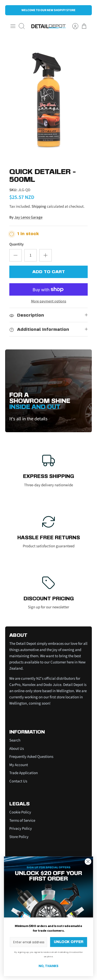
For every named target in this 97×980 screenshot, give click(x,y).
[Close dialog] (88, 861)
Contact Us (18, 781)
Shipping (39, 206)
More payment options (48, 301)
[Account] (72, 26)
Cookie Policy (20, 812)
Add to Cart (48, 272)
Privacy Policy (20, 828)
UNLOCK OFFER (68, 942)
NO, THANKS (48, 966)
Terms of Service (22, 820)
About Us (16, 748)
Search (14, 740)
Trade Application (23, 773)
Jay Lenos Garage (28, 217)
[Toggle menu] (13, 26)
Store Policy (18, 837)
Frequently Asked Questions (31, 756)
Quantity (16, 244)
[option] (48, 100)
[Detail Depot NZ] (49, 26)
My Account (18, 765)
